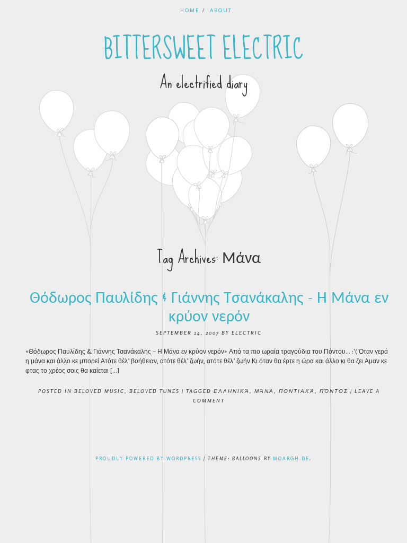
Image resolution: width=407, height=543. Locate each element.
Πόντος (334, 391)
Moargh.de (291, 458)
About (221, 10)
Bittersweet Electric (204, 49)
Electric (247, 332)
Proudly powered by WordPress (148, 458)
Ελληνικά (232, 391)
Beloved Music (99, 391)
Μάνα (264, 391)
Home (190, 10)
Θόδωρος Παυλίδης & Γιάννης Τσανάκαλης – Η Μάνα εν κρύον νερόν (209, 306)
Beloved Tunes (154, 391)
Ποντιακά (297, 391)
